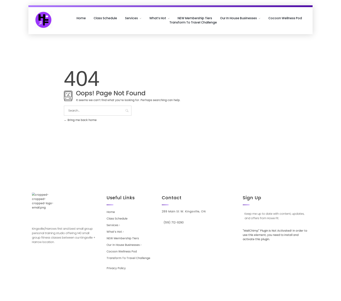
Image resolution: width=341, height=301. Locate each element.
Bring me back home (82, 120)
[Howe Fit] (43, 19)
